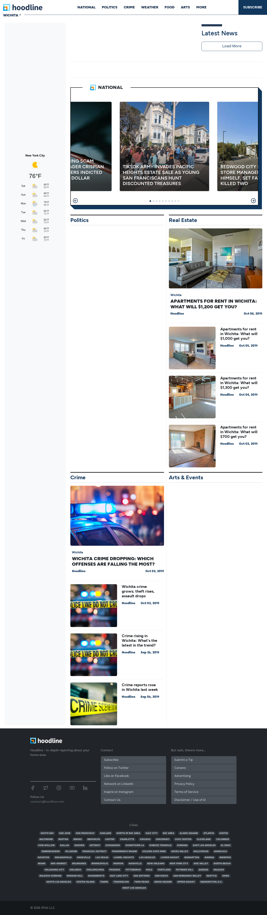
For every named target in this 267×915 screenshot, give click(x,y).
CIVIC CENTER (183, 839)
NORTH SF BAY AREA (128, 833)
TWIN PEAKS (141, 882)
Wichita (176, 295)
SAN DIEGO (161, 876)
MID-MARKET (59, 863)
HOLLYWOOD (201, 851)
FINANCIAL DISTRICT (94, 851)
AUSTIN (223, 833)
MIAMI (41, 863)
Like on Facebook (116, 776)
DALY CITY (152, 833)
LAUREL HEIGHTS (124, 857)
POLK (149, 870)
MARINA (209, 857)
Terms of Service (186, 792)
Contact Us (112, 800)
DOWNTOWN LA (134, 845)
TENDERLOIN (121, 882)
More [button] (201, 7)
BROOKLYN (93, 839)
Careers (180, 768)
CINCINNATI (162, 839)
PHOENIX (114, 870)
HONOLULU (220, 851)
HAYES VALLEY (179, 851)
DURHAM (182, 845)
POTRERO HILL (184, 870)
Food (170, 7)
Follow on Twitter (116, 768)
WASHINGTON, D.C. (211, 882)
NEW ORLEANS (155, 863)
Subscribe (252, 7)
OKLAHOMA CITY (54, 870)
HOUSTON (43, 857)
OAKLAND (105, 833)
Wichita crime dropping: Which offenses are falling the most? (113, 561)
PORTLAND (164, 870)
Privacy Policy (184, 784)
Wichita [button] (10, 15)
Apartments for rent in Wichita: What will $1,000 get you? (238, 334)
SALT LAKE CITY (119, 876)
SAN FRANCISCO (85, 833)
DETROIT (95, 845)
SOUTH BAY (47, 833)
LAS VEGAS (102, 857)
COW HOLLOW (46, 845)
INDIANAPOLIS (63, 857)
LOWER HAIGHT (170, 857)
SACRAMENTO (96, 876)
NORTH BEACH (222, 863)
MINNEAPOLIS (99, 863)
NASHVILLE (135, 863)
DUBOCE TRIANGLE (160, 845)
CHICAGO (145, 839)
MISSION (118, 863)
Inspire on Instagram (119, 792)
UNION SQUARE (163, 882)
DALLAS (64, 845)
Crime (129, 7)
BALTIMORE (46, 839)
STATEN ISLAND (85, 882)
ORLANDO (75, 870)
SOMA (225, 876)
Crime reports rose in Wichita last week (140, 687)
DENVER (79, 845)
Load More (231, 46)
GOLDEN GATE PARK (154, 851)
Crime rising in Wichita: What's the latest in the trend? (139, 640)
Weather (149, 7)
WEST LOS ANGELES (134, 888)
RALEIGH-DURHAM (50, 876)
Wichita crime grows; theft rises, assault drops (138, 591)
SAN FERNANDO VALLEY (187, 876)
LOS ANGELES (147, 857)
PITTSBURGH (133, 870)
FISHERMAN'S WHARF (124, 851)
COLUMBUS (222, 839)
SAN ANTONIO (142, 876)
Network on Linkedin (119, 784)
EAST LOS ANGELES (204, 845)
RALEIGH (219, 870)
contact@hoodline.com (47, 801)
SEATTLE (211, 876)
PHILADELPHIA (95, 870)
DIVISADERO (113, 845)
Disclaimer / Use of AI (190, 800)
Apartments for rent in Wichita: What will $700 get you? (238, 432)
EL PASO (225, 845)
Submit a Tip (183, 760)
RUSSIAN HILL (75, 876)
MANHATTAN (191, 857)
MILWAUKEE (79, 863)
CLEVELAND (204, 839)
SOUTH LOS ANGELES (58, 882)
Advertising (182, 776)
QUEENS (203, 870)
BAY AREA (168, 833)
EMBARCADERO (51, 851)
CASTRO (110, 839)
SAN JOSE (64, 833)
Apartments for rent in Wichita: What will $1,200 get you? (213, 303)
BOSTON (63, 839)
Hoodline (177, 313)
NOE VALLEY (201, 863)
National (86, 7)
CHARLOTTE (127, 839)
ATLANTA (208, 833)
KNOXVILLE (83, 857)
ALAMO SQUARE (189, 833)
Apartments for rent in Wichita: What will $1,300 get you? (238, 383)
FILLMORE (71, 851)
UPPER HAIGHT (186, 882)
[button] (75, 200)
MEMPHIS (225, 857)
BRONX (77, 839)
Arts (185, 7)
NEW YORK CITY (179, 863)
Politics (109, 7)
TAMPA (104, 882)
